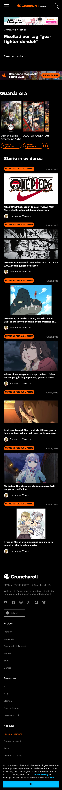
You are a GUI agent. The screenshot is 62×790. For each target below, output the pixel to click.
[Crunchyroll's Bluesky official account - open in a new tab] (44, 602)
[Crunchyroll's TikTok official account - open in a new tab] (36, 602)
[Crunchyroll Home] (21, 579)
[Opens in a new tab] (31, 21)
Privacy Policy (41, 775)
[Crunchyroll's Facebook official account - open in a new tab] (13, 602)
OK (30, 784)
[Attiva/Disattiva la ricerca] (56, 6)
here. (52, 778)
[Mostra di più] (6, 6)
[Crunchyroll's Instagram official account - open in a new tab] (21, 602)
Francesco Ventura (20, 216)
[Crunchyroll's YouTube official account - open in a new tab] (6, 602)
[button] (14, 613)
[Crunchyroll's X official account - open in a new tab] (28, 602)
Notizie (23, 30)
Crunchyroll (10, 30)
